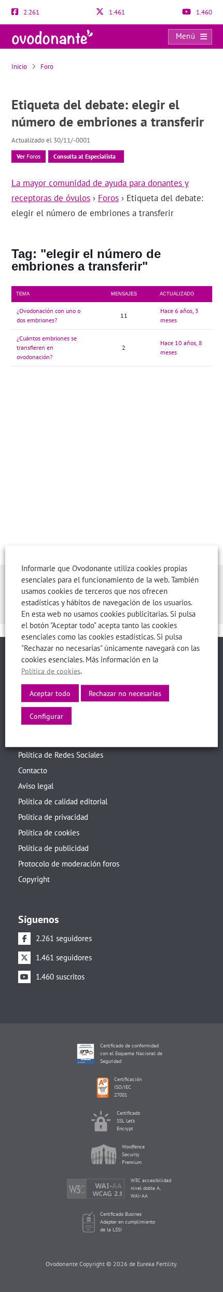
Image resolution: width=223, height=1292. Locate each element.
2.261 (30, 12)
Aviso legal (35, 786)
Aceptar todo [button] (50, 693)
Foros (28, 156)
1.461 (116, 12)
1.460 (203, 12)
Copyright (34, 879)
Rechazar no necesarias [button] (125, 693)
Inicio (19, 66)
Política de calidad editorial (62, 801)
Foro (46, 66)
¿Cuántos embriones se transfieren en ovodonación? (47, 347)
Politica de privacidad (53, 817)
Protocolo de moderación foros (68, 864)
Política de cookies (48, 832)
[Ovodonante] (52, 36)
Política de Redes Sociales (60, 755)
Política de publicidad (53, 848)
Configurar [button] (46, 715)
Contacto (32, 770)
